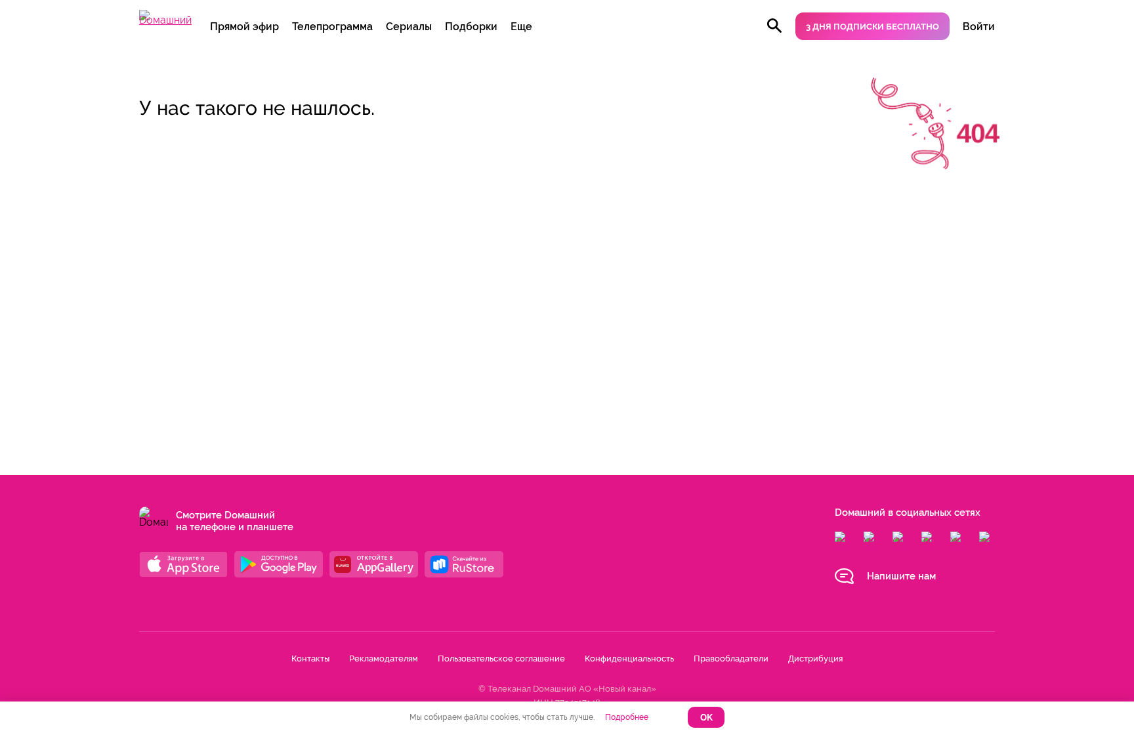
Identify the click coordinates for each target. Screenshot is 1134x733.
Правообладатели (731, 658)
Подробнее (626, 717)
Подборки (471, 26)
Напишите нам (901, 576)
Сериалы (409, 26)
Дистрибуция (815, 658)
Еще (521, 26)
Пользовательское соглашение (501, 658)
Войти (979, 26)
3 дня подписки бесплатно (872, 26)
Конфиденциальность (629, 658)
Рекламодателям (383, 658)
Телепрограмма (332, 26)
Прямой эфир (244, 26)
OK (706, 718)
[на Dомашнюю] (165, 20)
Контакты (310, 658)
